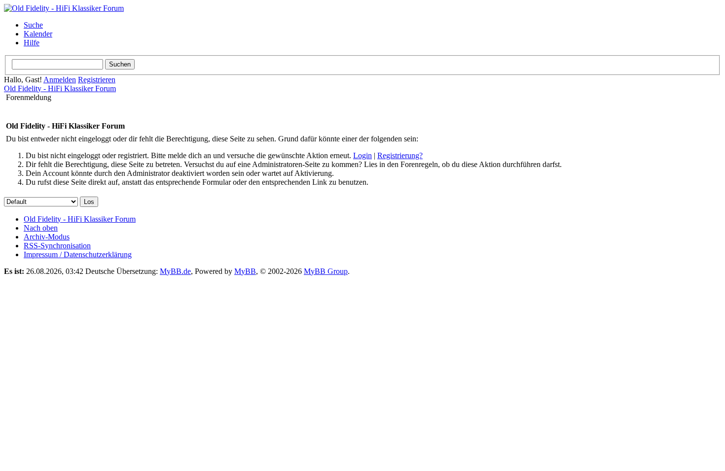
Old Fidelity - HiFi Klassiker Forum (60, 88)
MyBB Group (326, 271)
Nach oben (41, 228)
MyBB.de (175, 271)
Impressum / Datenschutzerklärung (78, 254)
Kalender (38, 34)
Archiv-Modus (47, 237)
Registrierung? (400, 155)
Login (362, 155)
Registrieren (96, 79)
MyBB (245, 271)
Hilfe (31, 42)
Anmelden (59, 79)
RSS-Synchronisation (57, 245)
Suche (33, 25)
